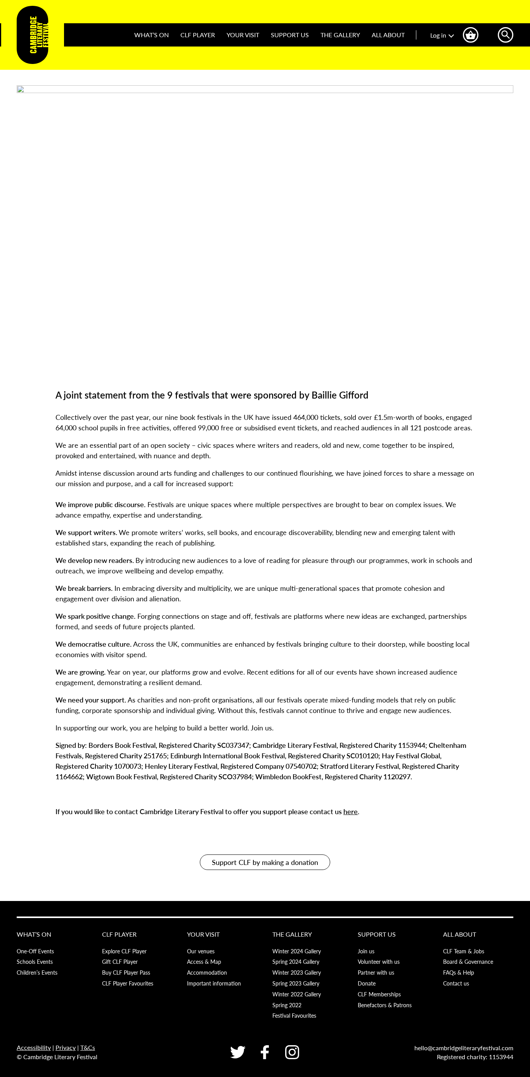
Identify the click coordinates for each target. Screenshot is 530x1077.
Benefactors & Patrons (385, 1005)
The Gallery (340, 34)
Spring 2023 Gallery (295, 983)
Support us (290, 34)
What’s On (151, 34)
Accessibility (34, 1047)
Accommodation (207, 972)
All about (388, 34)
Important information (214, 983)
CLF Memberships (379, 994)
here (350, 811)
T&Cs (87, 1047)
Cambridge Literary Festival (32, 35)
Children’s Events (37, 972)
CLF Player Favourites (127, 983)
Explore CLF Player (124, 951)
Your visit (243, 34)
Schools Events (35, 961)
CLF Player (197, 34)
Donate (367, 983)
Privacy (65, 1047)
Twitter (238, 1052)
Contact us (456, 983)
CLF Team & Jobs (463, 951)
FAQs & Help (458, 972)
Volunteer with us (379, 961)
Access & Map (204, 961)
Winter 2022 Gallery (296, 994)
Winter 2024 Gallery (296, 951)
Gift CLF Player (120, 961)
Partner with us (376, 972)
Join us (366, 951)
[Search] (505, 35)
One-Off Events (35, 951)
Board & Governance (468, 961)
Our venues (201, 951)
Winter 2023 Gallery (296, 972)
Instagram (292, 1052)
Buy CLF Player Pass (126, 972)
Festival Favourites (294, 1015)
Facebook (265, 1052)
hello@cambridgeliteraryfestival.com (463, 1047)
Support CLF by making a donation (265, 862)
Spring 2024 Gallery (295, 961)
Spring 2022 (286, 1005)
